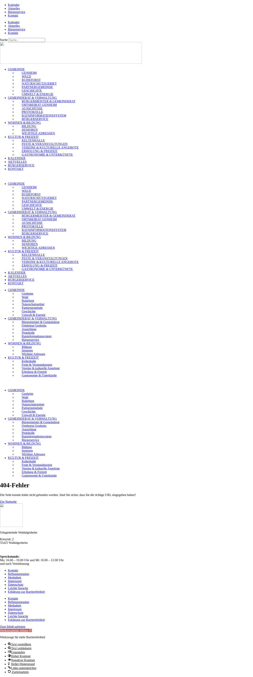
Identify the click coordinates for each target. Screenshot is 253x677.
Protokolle (32, 112)
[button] (126, 176)
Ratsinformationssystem (44, 115)
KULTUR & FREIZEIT (23, 357)
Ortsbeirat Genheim (39, 105)
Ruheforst (31, 80)
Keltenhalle (33, 140)
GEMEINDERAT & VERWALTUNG (32, 318)
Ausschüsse (32, 108)
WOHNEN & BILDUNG (24, 343)
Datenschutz (15, 584)
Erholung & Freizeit (40, 151)
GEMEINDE (16, 290)
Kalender (13, 5)
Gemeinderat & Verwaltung (32, 97)
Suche (4, 39)
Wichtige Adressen (38, 133)
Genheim (29, 72)
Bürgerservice (16, 12)
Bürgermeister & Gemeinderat (49, 101)
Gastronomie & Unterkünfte (47, 154)
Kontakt (13, 15)
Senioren (30, 129)
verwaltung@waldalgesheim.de (19, 550)
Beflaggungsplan (18, 574)
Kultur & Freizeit (23, 137)
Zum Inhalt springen (12, 626)
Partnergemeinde (37, 87)
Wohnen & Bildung (24, 122)
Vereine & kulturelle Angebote (50, 147)
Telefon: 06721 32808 (14, 546)
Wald (26, 76)
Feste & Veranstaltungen (45, 144)
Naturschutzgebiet (39, 83)
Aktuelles (14, 8)
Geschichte (32, 90)
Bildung (29, 126)
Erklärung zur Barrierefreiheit (26, 591)
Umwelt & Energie (37, 94)
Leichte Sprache (18, 588)
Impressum (15, 581)
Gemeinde (16, 69)
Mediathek (14, 577)
